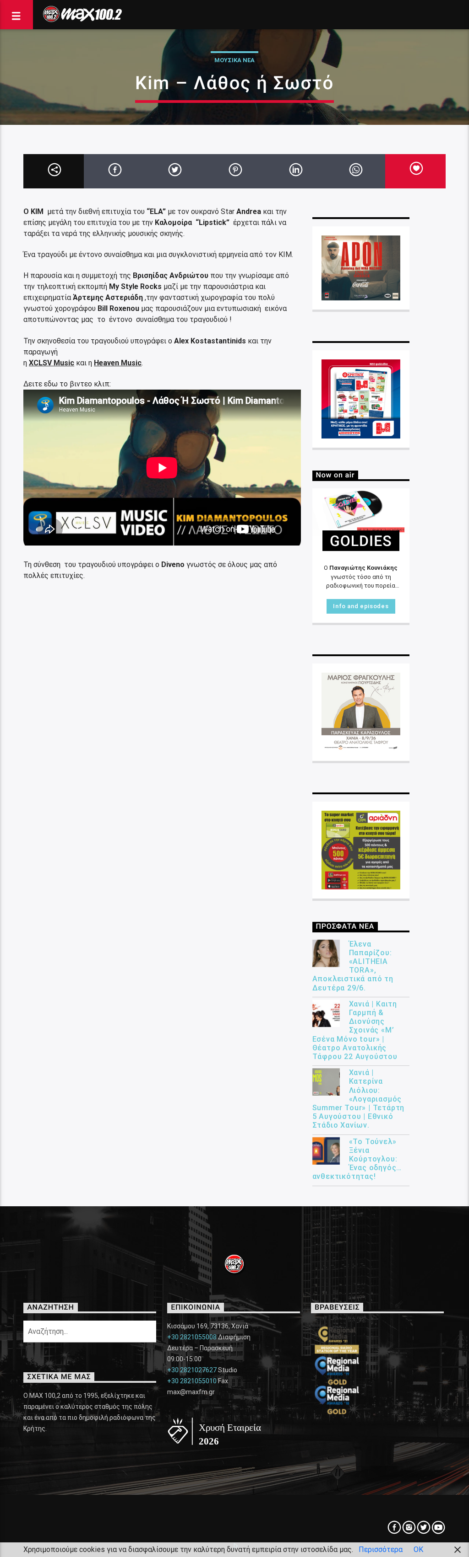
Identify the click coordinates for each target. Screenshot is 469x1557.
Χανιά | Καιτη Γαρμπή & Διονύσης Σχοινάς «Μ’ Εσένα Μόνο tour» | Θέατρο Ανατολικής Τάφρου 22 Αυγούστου (355, 1030)
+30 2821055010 (192, 1381)
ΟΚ (418, 1549)
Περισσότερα (381, 1549)
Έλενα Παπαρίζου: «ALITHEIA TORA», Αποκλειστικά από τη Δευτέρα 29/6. (352, 966)
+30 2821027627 (192, 1370)
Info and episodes (360, 606)
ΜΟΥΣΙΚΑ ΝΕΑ (234, 60)
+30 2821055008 (192, 1337)
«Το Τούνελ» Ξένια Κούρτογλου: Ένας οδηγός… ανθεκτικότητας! (357, 1159)
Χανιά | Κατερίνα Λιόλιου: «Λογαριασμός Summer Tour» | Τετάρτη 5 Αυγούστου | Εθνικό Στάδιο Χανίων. (358, 1098)
